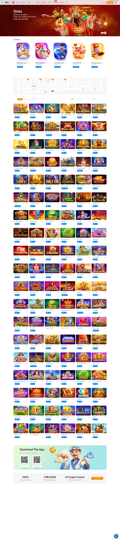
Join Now (110, 2)
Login (104, 2)
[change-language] (117, 3)
